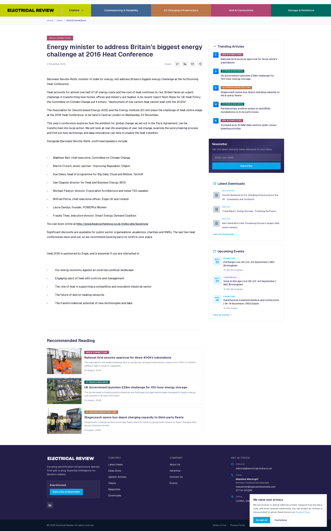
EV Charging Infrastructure (181, 10)
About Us (175, 464)
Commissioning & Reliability (121, 10)
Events (174, 483)
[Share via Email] (192, 64)
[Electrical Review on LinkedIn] (50, 505)
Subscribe (246, 166)
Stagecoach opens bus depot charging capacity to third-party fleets (250, 94)
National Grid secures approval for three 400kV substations (249, 61)
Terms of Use (219, 525)
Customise (280, 520)
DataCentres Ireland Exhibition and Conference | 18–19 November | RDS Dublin (251, 302)
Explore (74, 10)
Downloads (114, 495)
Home (50, 20)
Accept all (261, 520)
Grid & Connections (241, 10)
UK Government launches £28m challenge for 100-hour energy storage (247, 77)
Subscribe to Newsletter (66, 492)
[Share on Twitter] (177, 64)
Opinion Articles (117, 477)
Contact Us (176, 477)
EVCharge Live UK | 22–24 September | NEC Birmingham (249, 264)
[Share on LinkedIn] (185, 64)
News (60, 20)
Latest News (115, 464)
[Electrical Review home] (31, 10)
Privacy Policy (237, 525)
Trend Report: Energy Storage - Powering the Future (249, 211)
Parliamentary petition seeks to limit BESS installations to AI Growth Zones (245, 110)
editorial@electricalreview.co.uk (254, 468)
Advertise (175, 470)
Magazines (114, 489)
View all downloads (223, 234)
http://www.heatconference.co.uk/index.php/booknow (112, 224)
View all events (221, 315)
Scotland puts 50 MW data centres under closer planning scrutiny (249, 127)
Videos (112, 483)
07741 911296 (244, 490)
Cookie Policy (302, 512)
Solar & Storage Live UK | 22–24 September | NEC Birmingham (249, 283)
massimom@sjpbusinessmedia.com (255, 486)
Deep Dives (114, 470)
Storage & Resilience (301, 10)
